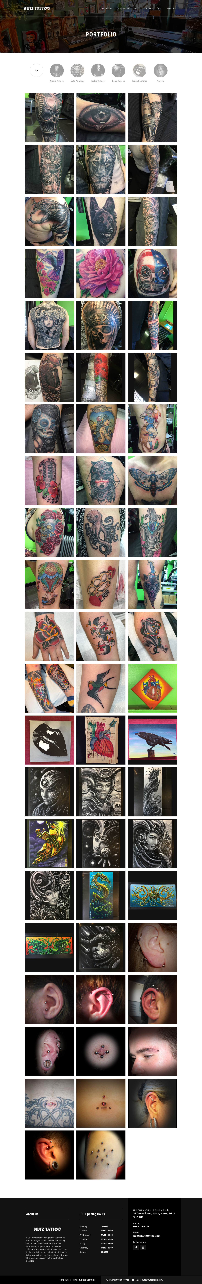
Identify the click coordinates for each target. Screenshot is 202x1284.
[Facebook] (136, 1247)
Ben (159, 8)
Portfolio (123, 8)
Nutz (137, 8)
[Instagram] (143, 1247)
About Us (107, 8)
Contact (171, 8)
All (36, 70)
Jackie (149, 8)
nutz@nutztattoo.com (147, 1235)
